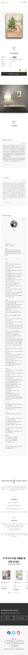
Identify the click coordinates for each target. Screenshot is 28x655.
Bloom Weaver (17, 582)
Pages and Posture (5, 582)
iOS (8, 618)
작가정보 (14, 57)
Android (21, 618)
